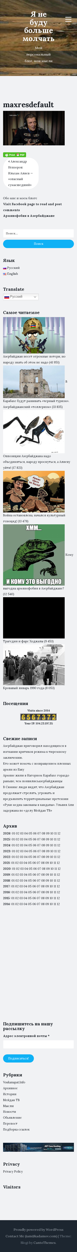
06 (35, 833)
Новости (9, 1112)
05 (30, 833)
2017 (6, 886)
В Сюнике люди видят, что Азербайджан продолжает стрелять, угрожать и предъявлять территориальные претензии (35, 793)
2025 (6, 839)
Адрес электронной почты (26, 1036)
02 (17, 833)
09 (47, 839)
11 (55, 857)
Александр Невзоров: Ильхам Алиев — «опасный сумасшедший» (20, 173)
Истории (9, 1094)
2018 (6, 880)
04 (26, 833)
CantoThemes (44, 1243)
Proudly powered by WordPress (38, 1229)
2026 (6, 833)
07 (39, 833)
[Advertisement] (38, 967)
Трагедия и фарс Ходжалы (23, 641)
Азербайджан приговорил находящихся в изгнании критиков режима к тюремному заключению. (34, 752)
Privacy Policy (13, 1171)
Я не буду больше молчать (39, 26)
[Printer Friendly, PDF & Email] (14, 154)
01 (13, 833)
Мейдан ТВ (11, 1100)
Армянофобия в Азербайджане (29, 216)
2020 (6, 869)
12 (58, 839)
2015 (6, 898)
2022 (6, 857)
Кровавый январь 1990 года (23, 688)
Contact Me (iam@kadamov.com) (31, 1236)
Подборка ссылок (16, 1129)
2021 (6, 863)
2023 (6, 851)
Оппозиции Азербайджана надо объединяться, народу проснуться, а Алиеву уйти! (36, 462)
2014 (6, 904)
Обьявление (12, 1117)
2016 (6, 892)
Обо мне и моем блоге (20, 198)
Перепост (10, 1123)
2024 (6, 845)
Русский (15, 297)
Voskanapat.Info (14, 1082)
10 (51, 839)
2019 (6, 875)
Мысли (8, 1106)
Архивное (10, 1088)
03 (21, 833)
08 (43, 839)
